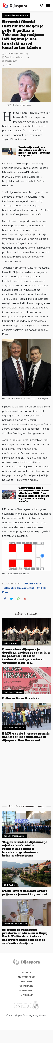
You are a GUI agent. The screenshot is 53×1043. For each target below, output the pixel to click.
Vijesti (8, 64)
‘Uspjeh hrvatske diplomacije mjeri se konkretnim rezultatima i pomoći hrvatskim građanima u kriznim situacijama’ (24, 848)
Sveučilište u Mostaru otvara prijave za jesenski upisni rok (25, 892)
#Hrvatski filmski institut (19, 588)
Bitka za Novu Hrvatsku (20, 698)
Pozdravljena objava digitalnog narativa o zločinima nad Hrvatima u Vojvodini (34, 151)
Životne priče (26, 977)
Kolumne (26, 981)
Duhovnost (26, 990)
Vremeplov (26, 986)
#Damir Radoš (32, 583)
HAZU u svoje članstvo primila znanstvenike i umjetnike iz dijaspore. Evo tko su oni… (25, 737)
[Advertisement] (26, 774)
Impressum (26, 995)
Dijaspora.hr (11, 61)
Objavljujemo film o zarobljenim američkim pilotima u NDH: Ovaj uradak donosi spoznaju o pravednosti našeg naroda (33, 494)
